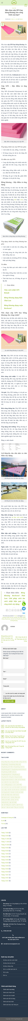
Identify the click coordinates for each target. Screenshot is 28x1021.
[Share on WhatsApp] (7, 610)
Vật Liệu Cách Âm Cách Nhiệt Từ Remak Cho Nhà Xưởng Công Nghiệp (15, 726)
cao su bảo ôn (5, 782)
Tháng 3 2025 (5, 866)
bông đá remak (18, 777)
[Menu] (2, 3)
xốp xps (9, 619)
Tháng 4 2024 (5, 872)
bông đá (11, 777)
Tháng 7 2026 (5, 832)
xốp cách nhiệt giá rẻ (6, 804)
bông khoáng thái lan (6, 774)
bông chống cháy (5, 761)
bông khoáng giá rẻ (6, 769)
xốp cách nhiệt (13, 802)
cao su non (23, 787)
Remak (12, 792)
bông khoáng (5, 764)
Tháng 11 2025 (5, 841)
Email (5, 679)
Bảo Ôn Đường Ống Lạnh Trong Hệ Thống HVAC (14, 747)
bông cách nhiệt (14, 761)
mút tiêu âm (23, 789)
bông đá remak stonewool (7, 779)
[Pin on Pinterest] (18, 610)
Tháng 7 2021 (5, 875)
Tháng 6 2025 (5, 856)
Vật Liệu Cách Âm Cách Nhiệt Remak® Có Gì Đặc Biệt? (15, 731)
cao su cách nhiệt (17, 784)
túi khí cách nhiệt (19, 792)
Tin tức (14, 8)
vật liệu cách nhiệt (18, 617)
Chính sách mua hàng (8, 989)
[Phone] (24, 604)
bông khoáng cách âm (19, 766)
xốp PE (13, 804)
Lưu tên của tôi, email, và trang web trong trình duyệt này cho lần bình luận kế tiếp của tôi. (14, 696)
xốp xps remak (10, 807)
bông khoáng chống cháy (14, 764)
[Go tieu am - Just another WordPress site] (14, 2)
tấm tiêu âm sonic (6, 797)
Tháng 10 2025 (5, 844)
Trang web (6, 686)
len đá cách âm (15, 789)
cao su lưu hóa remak (14, 787)
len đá (9, 789)
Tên (4, 671)
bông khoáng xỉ (16, 774)
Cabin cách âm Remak (20, 779)
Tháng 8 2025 (5, 850)
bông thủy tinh (5, 777)
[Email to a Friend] (15, 610)
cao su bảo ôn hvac (14, 782)
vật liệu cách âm (10, 617)
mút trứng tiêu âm (5, 792)
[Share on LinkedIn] (21, 610)
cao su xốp (4, 789)
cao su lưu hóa (5, 787)
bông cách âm (23, 761)
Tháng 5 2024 (5, 869)
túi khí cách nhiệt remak (7, 794)
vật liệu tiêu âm (5, 802)
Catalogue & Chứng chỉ (7, 817)
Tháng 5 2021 (5, 881)
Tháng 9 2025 (5, 847)
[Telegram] (24, 608)
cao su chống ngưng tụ (7, 784)
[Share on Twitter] (12, 610)
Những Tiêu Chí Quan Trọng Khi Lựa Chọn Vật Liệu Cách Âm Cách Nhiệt (15, 736)
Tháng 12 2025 (5, 838)
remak (21, 19)
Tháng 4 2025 (5, 862)
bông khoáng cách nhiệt (7, 766)
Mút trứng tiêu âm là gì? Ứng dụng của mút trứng (21, 639)
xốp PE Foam (19, 804)
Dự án (2, 820)
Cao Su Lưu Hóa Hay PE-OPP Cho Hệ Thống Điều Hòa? (15, 741)
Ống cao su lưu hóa (19, 807)
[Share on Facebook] (9, 610)
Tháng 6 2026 (5, 835)
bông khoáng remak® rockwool (9, 772)
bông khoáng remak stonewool (19, 769)
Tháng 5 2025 (5, 860)
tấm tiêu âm (16, 794)
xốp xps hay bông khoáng (17, 619)
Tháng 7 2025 (5, 854)
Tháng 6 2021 (5, 878)
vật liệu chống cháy (15, 797)
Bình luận (6, 658)
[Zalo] (24, 613)
